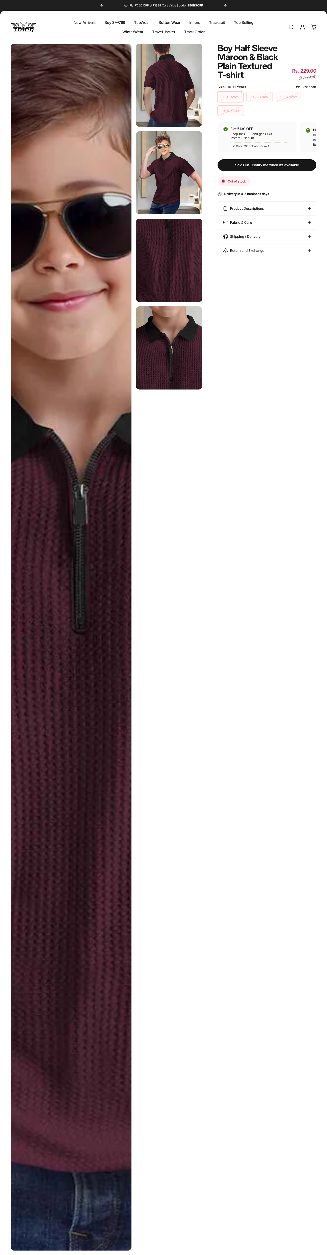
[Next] (225, 5)
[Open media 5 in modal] (169, 348)
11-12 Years (259, 97)
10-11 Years (230, 97)
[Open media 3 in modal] (169, 172)
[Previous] (102, 5)
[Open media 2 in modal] (169, 85)
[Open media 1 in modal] (71, 647)
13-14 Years (289, 97)
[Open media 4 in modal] (169, 260)
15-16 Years (230, 111)
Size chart (309, 87)
